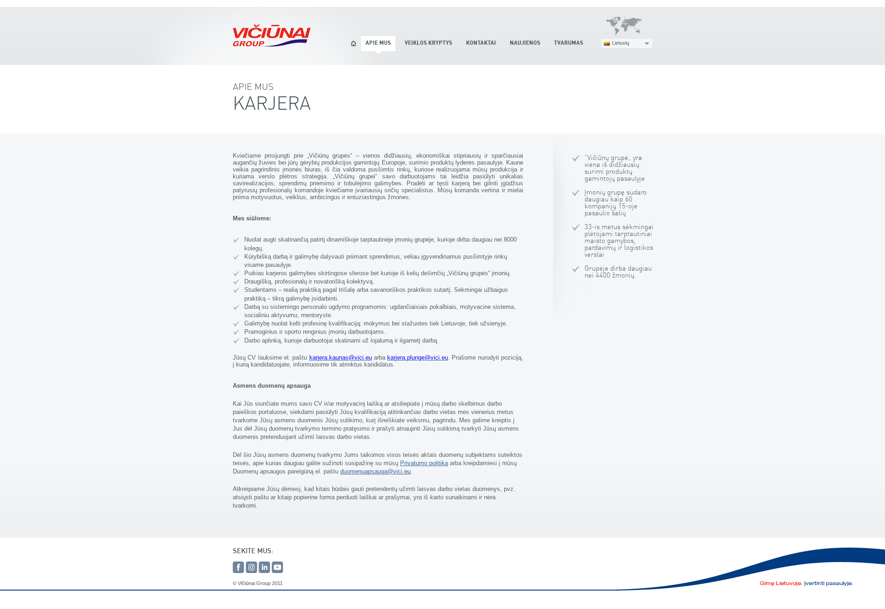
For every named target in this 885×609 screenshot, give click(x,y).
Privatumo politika (424, 463)
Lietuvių (620, 43)
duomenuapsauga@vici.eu (375, 471)
